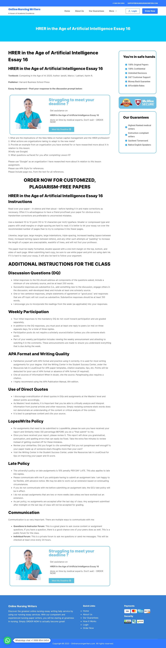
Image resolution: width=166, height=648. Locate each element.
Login (85, 624)
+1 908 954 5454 (118, 3)
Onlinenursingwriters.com (83, 643)
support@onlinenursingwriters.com (143, 3)
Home (67, 11)
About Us (79, 11)
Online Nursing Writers (24, 9)
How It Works (89, 621)
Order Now (150, 11)
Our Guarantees (96, 11)
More (111, 11)
